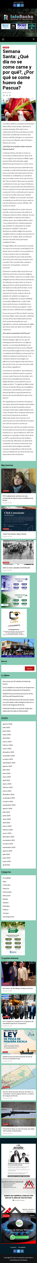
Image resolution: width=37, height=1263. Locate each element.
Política (5, 910)
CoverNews (13, 1260)
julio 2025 (6, 770)
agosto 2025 (7, 766)
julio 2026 (6, 727)
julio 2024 (6, 812)
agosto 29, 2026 (8, 502)
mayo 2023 (7, 861)
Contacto (13, 1247)
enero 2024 (7, 833)
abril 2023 (6, 865)
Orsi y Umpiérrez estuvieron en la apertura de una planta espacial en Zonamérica (18, 688)
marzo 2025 (7, 784)
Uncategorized (8, 917)
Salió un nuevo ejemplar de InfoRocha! (16, 568)
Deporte (6, 888)
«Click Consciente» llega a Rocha (14, 534)
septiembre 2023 (9, 847)
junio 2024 (6, 816)
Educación (6, 896)
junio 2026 (6, 731)
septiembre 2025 (9, 763)
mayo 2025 (7, 777)
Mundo (5, 899)
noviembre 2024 (9, 798)
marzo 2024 (7, 826)
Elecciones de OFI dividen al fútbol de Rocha (17, 682)
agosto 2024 (7, 808)
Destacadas (7, 892)
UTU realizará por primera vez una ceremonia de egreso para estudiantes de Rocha (18, 498)
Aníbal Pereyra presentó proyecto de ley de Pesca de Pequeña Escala (18, 695)
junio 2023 (6, 858)
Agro (4, 881)
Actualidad (6, 47)
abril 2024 (6, 823)
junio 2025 (6, 773)
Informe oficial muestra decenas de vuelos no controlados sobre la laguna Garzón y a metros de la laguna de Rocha (18, 702)
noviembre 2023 (9, 840)
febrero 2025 (8, 787)
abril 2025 (6, 780)
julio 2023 (6, 854)
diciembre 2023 (8, 837)
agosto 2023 (7, 851)
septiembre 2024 (9, 805)
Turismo (6, 913)
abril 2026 (6, 738)
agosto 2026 (7, 724)
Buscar (4, 661)
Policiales (6, 906)
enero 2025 (7, 791)
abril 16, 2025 (7, 92)
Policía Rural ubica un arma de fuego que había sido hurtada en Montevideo (17, 709)
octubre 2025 (8, 759)
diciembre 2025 (8, 752)
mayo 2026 (7, 735)
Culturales (6, 885)
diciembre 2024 (8, 794)
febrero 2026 (8, 745)
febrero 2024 (8, 830)
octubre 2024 (8, 801)
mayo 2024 (7, 819)
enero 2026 (7, 749)
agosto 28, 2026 (8, 570)
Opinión (6, 903)
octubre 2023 (8, 844)
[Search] (34, 39)
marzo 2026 (7, 742)
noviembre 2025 (9, 756)
